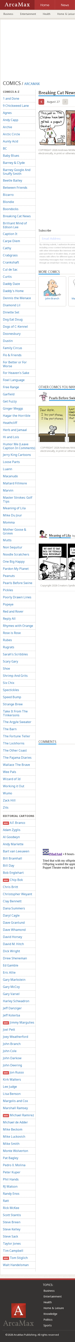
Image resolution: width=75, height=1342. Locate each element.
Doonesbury (12, 334)
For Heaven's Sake (16, 373)
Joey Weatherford (15, 1037)
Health (46, 14)
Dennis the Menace (17, 298)
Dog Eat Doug (12, 319)
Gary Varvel (11, 994)
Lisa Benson (12, 1094)
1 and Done (11, 98)
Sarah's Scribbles (15, 654)
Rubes (7, 640)
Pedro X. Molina (14, 1165)
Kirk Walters (12, 1079)
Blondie (8, 202)
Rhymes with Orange (18, 626)
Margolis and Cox (15, 1101)
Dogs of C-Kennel (15, 326)
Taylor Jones (12, 1243)
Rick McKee (11, 1208)
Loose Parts (11, 462)
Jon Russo (14, 1072)
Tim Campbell (13, 1251)
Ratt (6, 1201)
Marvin (8, 490)
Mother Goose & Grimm (14, 531)
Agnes (7, 113)
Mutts (7, 540)
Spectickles (11, 690)
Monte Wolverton (15, 1151)
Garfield (8, 394)
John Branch (12, 1044)
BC (5, 148)
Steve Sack (10, 1236)
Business (8, 14)
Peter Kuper (11, 1172)
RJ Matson (10, 1186)
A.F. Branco (14, 823)
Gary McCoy (11, 987)
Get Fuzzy (10, 401)
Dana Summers (14, 908)
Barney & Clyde (14, 163)
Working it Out (13, 786)
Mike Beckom (12, 1129)
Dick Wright (11, 951)
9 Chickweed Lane (16, 106)
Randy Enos (11, 1193)
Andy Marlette (13, 844)
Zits (5, 807)
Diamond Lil (11, 305)
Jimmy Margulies (19, 1022)
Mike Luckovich (14, 1136)
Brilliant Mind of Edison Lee (15, 225)
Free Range (11, 387)
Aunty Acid (10, 141)
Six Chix (8, 683)
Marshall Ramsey (15, 1108)
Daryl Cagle (11, 915)
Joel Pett (9, 1029)
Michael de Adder (15, 1122)
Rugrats (8, 647)
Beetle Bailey (12, 180)
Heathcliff (10, 423)
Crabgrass (10, 255)
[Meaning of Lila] (43, 534)
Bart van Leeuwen (16, 851)
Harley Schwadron (16, 1001)
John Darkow (12, 1058)
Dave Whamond (14, 930)
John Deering (12, 1065)
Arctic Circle (11, 134)
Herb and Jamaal (15, 430)
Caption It (10, 234)
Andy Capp (10, 120)
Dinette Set (11, 312)
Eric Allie (9, 972)
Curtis (7, 276)
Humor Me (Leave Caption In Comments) (19, 446)
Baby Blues (11, 155)
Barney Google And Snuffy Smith (16, 172)
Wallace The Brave (16, 765)
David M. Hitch (13, 944)
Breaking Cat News (17, 216)
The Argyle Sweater (17, 722)
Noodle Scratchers (16, 554)
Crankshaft (11, 262)
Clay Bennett (12, 901)
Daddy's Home (13, 291)
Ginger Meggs (13, 408)
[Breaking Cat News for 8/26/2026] (41, 102)
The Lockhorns (13, 743)
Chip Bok (13, 880)
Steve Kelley (11, 1229)
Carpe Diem (11, 241)
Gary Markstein (14, 979)
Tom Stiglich (16, 1258)
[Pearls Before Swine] (43, 396)
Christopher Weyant (17, 894)
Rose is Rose (12, 633)
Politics (47, 1319)
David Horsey (12, 937)
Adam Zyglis (11, 830)
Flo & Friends (12, 355)
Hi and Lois (11, 437)
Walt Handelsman (16, 1265)
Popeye (8, 604)
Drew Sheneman (15, 958)
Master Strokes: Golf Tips (17, 499)
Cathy (7, 248)
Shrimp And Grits (15, 676)
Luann (7, 469)
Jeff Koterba (11, 1015)
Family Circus (12, 348)
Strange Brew (13, 704)
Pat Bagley (10, 1158)
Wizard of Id (11, 779)
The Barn (10, 729)
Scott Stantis (12, 1215)
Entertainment (28, 14)
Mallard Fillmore (15, 483)
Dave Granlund (14, 922)
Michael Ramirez (19, 1115)
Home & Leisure (53, 1308)
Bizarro (8, 195)
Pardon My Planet (16, 569)
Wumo (7, 793)
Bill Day (8, 865)
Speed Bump (12, 697)
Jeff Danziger (12, 1008)
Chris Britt (10, 887)
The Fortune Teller (16, 736)
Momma (9, 522)
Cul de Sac (10, 269)
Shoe (6, 668)
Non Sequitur (12, 547)
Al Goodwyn (11, 837)
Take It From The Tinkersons (15, 713)
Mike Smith (11, 1144)
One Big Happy (14, 561)
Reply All (9, 618)
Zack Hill (9, 800)
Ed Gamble (10, 965)
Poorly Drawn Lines (17, 597)
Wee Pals (9, 772)
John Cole (10, 1051)
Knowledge (50, 1314)
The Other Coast (15, 750)
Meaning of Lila (14, 508)
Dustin (8, 341)
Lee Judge (10, 1086)
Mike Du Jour (12, 515)
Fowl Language (14, 380)
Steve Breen (11, 1222)
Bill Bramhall (12, 858)
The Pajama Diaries (17, 757)
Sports (47, 1325)
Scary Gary (10, 661)
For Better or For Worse (15, 364)
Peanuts (9, 576)
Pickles (8, 590)
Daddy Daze (11, 284)
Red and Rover (13, 611)
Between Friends (15, 187)
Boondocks (10, 209)
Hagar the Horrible (16, 415)
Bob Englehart (13, 873)
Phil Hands (11, 1179)
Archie (7, 127)
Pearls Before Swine (17, 583)
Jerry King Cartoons (17, 455)
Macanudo (10, 476)
